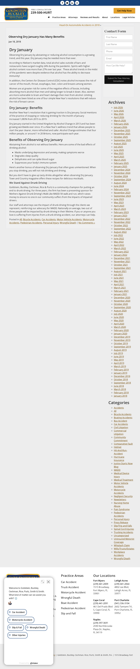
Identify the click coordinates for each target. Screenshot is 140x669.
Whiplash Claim (122, 545)
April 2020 (119, 323)
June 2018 (119, 386)
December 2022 (122, 218)
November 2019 (122, 340)
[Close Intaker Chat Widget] (48, 582)
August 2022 (120, 232)
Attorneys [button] (73, 17)
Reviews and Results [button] (89, 17)
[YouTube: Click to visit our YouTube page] (67, 2)
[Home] (48, 17)
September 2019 (122, 346)
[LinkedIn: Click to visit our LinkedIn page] (72, 2)
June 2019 (119, 356)
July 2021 (118, 274)
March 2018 (120, 389)
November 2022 (122, 222)
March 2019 (120, 366)
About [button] (105, 17)
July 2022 (118, 235)
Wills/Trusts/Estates (124, 548)
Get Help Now (124, 10)
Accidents (119, 407)
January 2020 (120, 333)
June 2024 (119, 186)
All (21, 219)
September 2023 (122, 195)
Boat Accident (69, 603)
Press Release (121, 522)
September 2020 (122, 307)
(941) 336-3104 (121, 603)
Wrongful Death (68, 222)
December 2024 (122, 169)
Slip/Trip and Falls (123, 525)
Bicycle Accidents (32, 219)
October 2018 (121, 379)
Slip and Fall (68, 613)
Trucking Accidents (123, 532)
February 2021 (121, 291)
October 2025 (121, 136)
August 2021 (120, 271)
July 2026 (118, 107)
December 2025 (122, 130)
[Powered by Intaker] (34, 663)
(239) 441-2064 (121, 583)
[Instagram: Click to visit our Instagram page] (77, 2)
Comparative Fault (123, 443)
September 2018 (122, 382)
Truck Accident (70, 587)
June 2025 (119, 150)
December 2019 (122, 336)
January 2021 (120, 294)
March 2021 (120, 287)
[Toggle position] (42, 582)
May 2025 (119, 153)
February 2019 (121, 369)
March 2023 (120, 209)
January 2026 (120, 127)
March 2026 (120, 120)
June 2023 (119, 199)
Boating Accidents (123, 417)
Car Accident (68, 582)
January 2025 (120, 166)
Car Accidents (49, 219)
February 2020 (121, 330)
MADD (117, 470)
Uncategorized (121, 535)
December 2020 (122, 297)
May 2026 (119, 114)
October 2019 (121, 343)
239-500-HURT (41, 12)
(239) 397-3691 (100, 622)
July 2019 (118, 353)
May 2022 (119, 241)
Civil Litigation (121, 427)
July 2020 (118, 313)
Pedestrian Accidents (31, 222)
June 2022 (119, 238)
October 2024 (121, 176)
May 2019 (119, 359)
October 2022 (121, 225)
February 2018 (121, 392)
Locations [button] (115, 17)
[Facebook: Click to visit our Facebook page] (62, 2)
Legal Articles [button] (128, 17)
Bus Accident (120, 420)
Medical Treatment (123, 479)
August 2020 (120, 310)
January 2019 (120, 372)
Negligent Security (123, 496)
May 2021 (119, 281)
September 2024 (122, 179)
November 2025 (122, 133)
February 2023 (121, 212)
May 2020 (119, 320)
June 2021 (119, 277)
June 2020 (119, 317)
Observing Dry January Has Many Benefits (36, 37)
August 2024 (120, 182)
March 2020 (120, 327)
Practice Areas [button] (59, 17)
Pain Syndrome (122, 509)
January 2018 (120, 395)
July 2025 (118, 146)
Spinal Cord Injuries (124, 529)
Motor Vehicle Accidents (69, 219)
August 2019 (120, 350)
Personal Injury (51, 222)
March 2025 (120, 159)
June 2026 (119, 110)
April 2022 (119, 245)
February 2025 (121, 163)
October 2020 (121, 304)
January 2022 (120, 254)
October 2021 (121, 264)
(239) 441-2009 (100, 583)
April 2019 (119, 363)
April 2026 (119, 117)
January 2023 (120, 215)
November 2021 (122, 261)
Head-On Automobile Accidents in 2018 (79, 25)
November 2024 (122, 173)
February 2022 (121, 251)
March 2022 (120, 248)
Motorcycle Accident (73, 592)
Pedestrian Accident (73, 608)
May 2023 (119, 202)
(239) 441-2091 (100, 603)
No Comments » (86, 222)
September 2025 (122, 140)
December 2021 (122, 258)
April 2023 (119, 205)
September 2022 (122, 228)
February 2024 (121, 189)
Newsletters (120, 499)
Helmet (117, 447)
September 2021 (122, 268)
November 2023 (122, 192)
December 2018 (122, 376)
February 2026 (121, 123)
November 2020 (122, 300)
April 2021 (119, 284)
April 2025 (119, 156)
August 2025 (120, 143)
